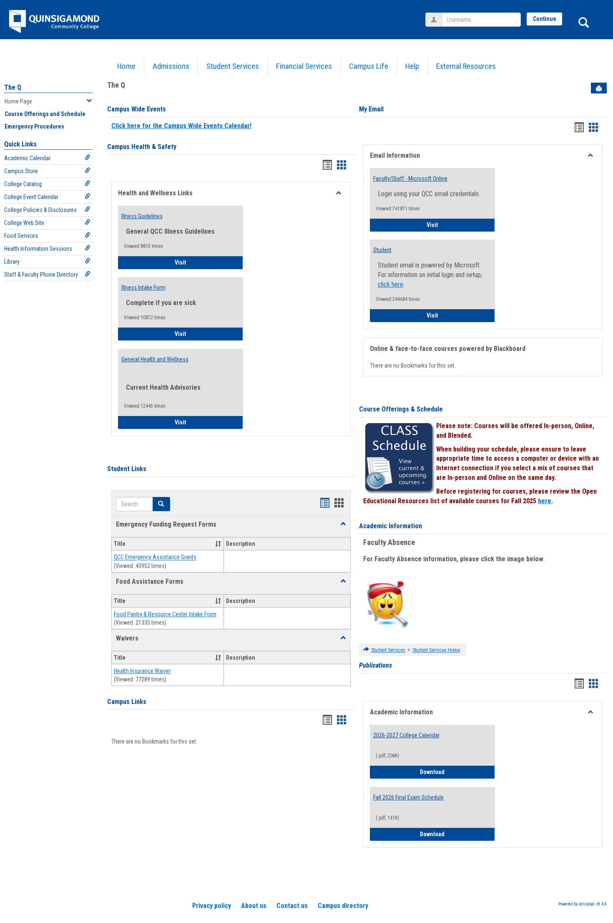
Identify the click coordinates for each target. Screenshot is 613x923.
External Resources (466, 66)
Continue (544, 18)
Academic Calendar (27, 158)
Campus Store (21, 171)
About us (253, 906)
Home (126, 66)
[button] (343, 524)
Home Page (18, 101)
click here (390, 284)
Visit (204, 262)
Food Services (21, 235)
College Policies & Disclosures (40, 210)
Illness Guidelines (142, 216)
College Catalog (23, 184)
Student (382, 250)
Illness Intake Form (143, 287)
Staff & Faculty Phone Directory (41, 274)
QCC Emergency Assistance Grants (155, 557)
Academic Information (390, 526)
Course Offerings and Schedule (45, 114)
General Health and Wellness (154, 359)
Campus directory (343, 906)
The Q (12, 87)
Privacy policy (211, 906)
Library (12, 261)
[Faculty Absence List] (387, 604)
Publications (375, 665)
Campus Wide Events (136, 109)
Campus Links (126, 702)
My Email (371, 109)
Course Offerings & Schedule (401, 409)
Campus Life (368, 66)
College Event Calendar (31, 197)
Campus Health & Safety (141, 147)
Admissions (171, 66)
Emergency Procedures (34, 126)
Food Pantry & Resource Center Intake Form (165, 614)
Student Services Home (436, 650)
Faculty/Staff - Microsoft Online (410, 178)
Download (457, 771)
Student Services (232, 66)
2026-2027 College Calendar (406, 735)
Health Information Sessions (38, 248)
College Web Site (24, 222)
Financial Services (304, 66)
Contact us (292, 906)
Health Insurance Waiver (142, 671)
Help (412, 66)
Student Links (126, 469)
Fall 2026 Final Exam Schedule (408, 797)
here (544, 501)
